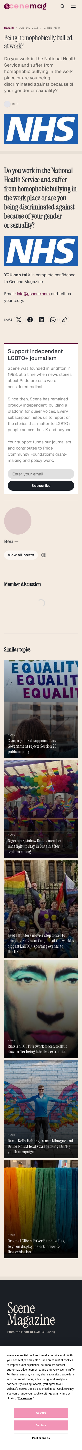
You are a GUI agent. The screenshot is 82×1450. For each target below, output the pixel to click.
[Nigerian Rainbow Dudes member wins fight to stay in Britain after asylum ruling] (41, 809)
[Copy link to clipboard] (64, 319)
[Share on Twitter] (18, 319)
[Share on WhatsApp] (53, 319)
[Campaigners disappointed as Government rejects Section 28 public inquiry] (41, 709)
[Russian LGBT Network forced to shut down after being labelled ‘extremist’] (41, 1009)
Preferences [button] (25, 1398)
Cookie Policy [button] (65, 1388)
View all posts (21, 555)
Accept (41, 1412)
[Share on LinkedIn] (41, 319)
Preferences (41, 1438)
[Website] (44, 555)
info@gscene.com (34, 293)
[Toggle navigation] (73, 6)
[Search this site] (62, 6)
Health (9, 27)
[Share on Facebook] (30, 319)
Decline (41, 1425)
